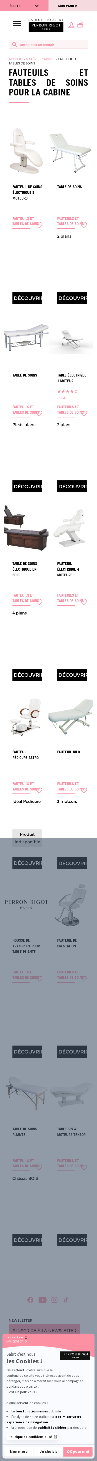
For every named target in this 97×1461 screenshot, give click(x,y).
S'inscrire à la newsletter (44, 1330)
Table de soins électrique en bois (24, 569)
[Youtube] (43, 1300)
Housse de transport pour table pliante (26, 946)
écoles (15, 6)
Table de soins (69, 186)
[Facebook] (30, 1300)
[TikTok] (66, 1300)
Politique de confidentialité (30, 1436)
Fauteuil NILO (68, 752)
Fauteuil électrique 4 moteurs (68, 569)
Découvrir (28, 298)
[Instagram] (54, 1300)
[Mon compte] (71, 25)
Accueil (15, 59)
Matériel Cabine (40, 59)
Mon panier (67, 6)
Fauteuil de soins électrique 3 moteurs (27, 192)
